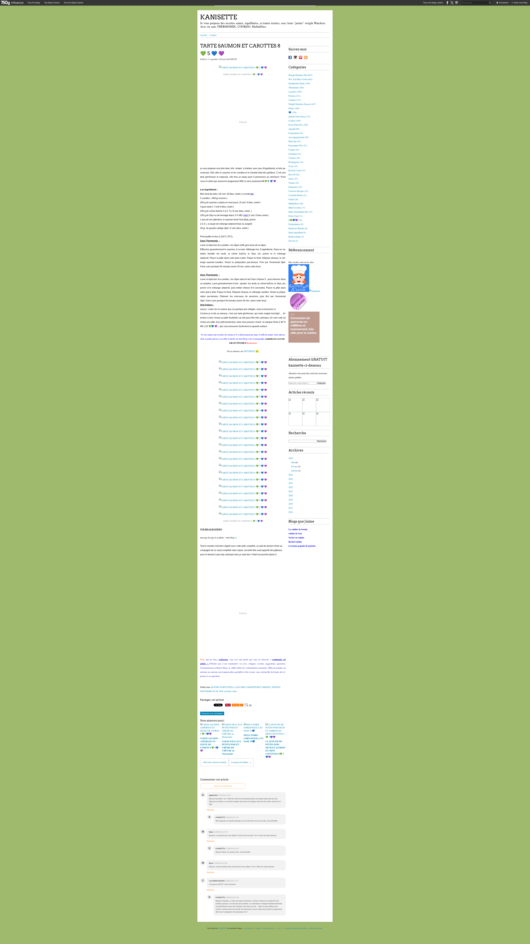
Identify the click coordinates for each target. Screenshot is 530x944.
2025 (290, 474)
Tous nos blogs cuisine (433, 3)
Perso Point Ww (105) (298, 124)
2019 (290, 499)
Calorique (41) (294, 153)
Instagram (295, 57)
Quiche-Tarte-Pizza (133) (299, 116)
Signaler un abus (269, 928)
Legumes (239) (295, 91)
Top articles (248, 928)
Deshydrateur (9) (295, 224)
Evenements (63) (295, 133)
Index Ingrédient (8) (297, 232)
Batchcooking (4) (296, 236)
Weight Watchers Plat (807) (300, 75)
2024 (290, 478)
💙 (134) (292, 112)
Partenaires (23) (295, 186)
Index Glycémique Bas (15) (300, 211)
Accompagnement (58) (298, 137)
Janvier (294, 470)
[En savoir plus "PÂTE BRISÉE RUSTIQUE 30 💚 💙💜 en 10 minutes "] (295, 405)
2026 (290, 458)
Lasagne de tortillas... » (241, 762)
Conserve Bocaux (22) (298, 191)
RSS (306, 57)
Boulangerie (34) (295, 162)
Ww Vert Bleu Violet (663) (300, 79)
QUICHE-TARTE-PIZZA (222, 687)
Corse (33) (293, 166)
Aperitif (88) (293, 128)
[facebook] (447, 2)
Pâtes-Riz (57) (294, 141)
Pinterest (300, 57)
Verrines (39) (294, 157)
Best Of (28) (293, 174)
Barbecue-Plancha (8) (297, 228)
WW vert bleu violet (228, 691)
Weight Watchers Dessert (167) (302, 104)
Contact (213, 35)
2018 (290, 503)
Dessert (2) (293, 240)
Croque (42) (293, 149)
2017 (290, 507)
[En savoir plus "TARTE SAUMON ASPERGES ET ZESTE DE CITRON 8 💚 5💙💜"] (309, 405)
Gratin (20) (293, 199)
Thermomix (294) (296, 87)
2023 (290, 483)
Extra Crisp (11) (295, 215)
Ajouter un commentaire (223, 786)
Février (294, 466)
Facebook (290, 57)
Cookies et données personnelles (295, 928)
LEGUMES (240, 687)
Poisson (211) (294, 95)
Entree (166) (293, 108)
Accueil (203, 35)
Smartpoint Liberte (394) (299, 83)
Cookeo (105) (294, 120)
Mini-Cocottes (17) (296, 207)
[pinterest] (456, 2)
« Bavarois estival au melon (214, 762)
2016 (290, 512)
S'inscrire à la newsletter (212, 713)
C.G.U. (279, 928)
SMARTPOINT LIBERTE (259, 687)
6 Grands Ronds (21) (297, 195)
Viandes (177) (294, 99)
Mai (293, 462)
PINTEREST (250, 351)
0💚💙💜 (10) (295, 220)
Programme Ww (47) (297, 145)
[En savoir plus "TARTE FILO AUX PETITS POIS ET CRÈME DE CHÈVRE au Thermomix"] (309, 419)
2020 (290, 495)
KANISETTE (218, 17)
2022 (290, 487)
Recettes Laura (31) (297, 170)
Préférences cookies (315, 928)
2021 (290, 491)
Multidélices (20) (295, 203)
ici (236, 537)
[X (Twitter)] (452, 2)
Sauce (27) (293, 178)
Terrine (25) (293, 182)
